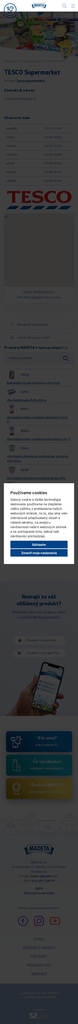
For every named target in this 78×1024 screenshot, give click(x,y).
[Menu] (73, 6)
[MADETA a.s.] (39, 6)
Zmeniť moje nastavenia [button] (39, 553)
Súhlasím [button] (39, 544)
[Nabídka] (10, 9)
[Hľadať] (64, 5)
